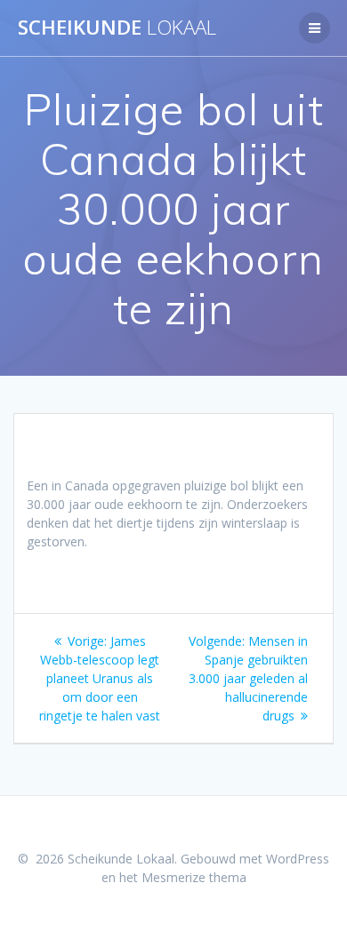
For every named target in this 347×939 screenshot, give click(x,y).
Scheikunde (117, 27)
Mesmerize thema (193, 877)
